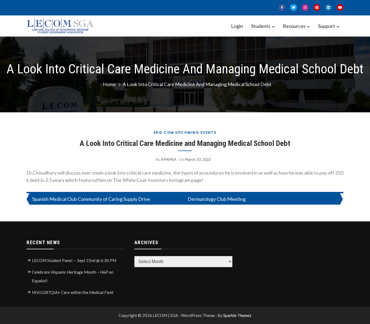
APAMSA (169, 159)
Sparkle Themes (237, 315)
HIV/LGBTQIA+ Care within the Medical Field (72, 292)
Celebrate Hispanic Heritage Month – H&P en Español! (72, 276)
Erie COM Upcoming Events (185, 132)
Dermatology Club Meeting (217, 199)
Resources (294, 26)
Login (237, 26)
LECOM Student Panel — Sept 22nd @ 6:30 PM (74, 260)
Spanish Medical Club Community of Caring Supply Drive (91, 199)
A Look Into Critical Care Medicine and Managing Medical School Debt (185, 143)
